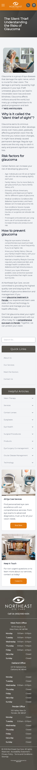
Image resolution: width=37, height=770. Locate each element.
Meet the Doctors (11, 372)
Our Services (9, 365)
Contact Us (8, 379)
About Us (7, 358)
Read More (18, 525)
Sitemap (5, 757)
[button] (3, 5)
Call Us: (18, 614)
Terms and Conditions (23, 754)
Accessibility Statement (20, 752)
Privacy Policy (7, 754)
